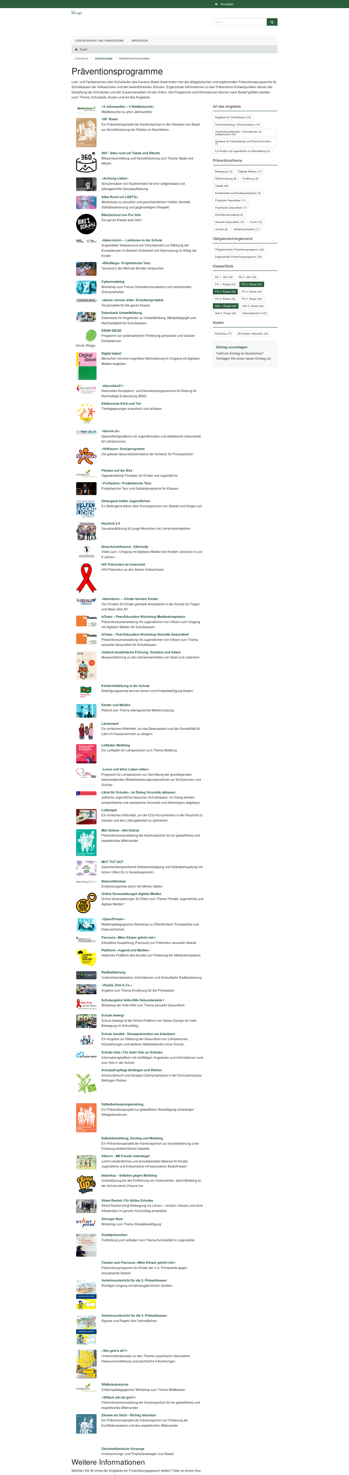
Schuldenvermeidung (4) (229, 215)
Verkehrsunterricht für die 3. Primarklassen (134, 1331)
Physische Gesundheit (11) (230, 200)
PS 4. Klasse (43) (252, 291)
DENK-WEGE (111, 330)
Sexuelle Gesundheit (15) (229, 222)
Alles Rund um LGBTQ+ (119, 196)
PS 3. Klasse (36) (225, 291)
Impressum (140, 40)
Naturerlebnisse (113, 881)
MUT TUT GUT (112, 861)
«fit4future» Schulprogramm (123, 448)
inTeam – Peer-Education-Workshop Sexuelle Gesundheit (145, 634)
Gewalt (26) (221, 186)
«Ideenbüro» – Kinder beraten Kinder (129, 598)
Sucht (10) (256, 222)
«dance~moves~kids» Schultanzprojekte (132, 300)
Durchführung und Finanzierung (99, 40)
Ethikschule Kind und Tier (121, 403)
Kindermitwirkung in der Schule (125, 685)
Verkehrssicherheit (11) (247, 229)
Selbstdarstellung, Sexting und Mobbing (132, 1138)
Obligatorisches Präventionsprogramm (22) (239, 249)
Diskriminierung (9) (226, 178)
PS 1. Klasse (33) (225, 284)
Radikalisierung (113, 972)
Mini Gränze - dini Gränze (120, 830)
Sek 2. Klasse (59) (253, 306)
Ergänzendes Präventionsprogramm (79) (238, 257)
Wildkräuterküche (114, 1400)
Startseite (81, 58)
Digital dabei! (111, 353)
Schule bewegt (112, 1015)
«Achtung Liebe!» (115, 178)
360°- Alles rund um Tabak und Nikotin (130, 153)
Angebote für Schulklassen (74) (233, 117)
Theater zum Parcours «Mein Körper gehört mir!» (138, 1278)
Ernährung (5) (250, 178)
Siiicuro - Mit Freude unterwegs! (125, 1172)
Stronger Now (112, 1235)
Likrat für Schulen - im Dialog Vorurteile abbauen (138, 792)
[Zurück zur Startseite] (76, 21)
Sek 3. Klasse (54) (225, 313)
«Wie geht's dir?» (114, 1366)
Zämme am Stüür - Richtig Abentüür (128, 1446)
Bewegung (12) (223, 171)
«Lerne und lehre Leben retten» (125, 769)
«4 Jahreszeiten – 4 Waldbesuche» (127, 106)
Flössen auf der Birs (116, 470)
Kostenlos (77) (223, 333)
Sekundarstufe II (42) (254, 313)
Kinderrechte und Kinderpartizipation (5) (238, 193)
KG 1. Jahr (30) (224, 277)
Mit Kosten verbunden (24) (253, 333)
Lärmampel (110, 723)
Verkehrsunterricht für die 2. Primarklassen (134, 1296)
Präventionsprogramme (134, 58)
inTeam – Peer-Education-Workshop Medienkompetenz (143, 616)
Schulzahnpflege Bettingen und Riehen (131, 1070)
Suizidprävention (114, 1251)
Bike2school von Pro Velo (121, 214)
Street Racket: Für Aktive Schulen (127, 1216)
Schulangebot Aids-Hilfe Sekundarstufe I (132, 1000)
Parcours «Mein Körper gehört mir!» (128, 937)
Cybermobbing (112, 281)
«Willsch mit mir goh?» (118, 1413)
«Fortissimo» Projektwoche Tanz (126, 483)
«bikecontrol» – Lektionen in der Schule (131, 240)
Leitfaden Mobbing (115, 745)
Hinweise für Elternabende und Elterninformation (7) (243, 142)
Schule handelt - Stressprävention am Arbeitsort (138, 1033)
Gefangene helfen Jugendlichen (125, 501)
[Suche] (272, 22)
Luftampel (109, 810)
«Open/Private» (113, 919)
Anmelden (227, 4)
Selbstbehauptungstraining (122, 1104)
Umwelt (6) (221, 229)
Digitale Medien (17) (250, 171)
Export (83, 49)
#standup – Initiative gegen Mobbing (129, 1191)
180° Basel (109, 119)
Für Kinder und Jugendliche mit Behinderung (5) (242, 151)
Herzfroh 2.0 (110, 523)
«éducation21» (112, 385)
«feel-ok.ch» (110, 431)
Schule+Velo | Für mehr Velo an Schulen (132, 1052)
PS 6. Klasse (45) (252, 299)
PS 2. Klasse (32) (252, 284)
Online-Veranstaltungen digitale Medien (131, 893)
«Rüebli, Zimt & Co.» (116, 985)
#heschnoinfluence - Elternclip (124, 546)
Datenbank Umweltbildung (121, 312)
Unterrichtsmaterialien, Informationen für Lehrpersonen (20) (238, 133)
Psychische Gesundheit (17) (231, 207)
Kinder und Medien (115, 705)
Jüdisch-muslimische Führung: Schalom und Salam (141, 652)
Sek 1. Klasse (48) (225, 306)
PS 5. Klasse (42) (225, 299)
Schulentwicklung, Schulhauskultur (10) (237, 124)
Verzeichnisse (103, 58)
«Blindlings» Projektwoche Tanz (125, 263)
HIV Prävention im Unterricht (123, 564)
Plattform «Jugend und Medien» (125, 950)
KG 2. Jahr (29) (247, 277)
